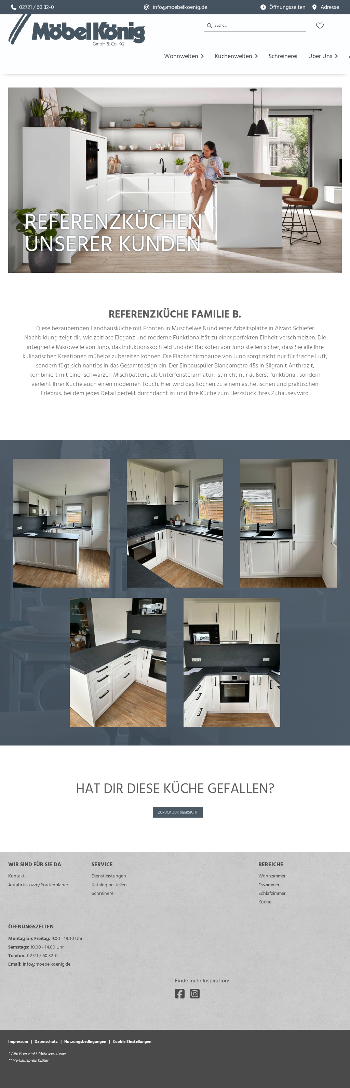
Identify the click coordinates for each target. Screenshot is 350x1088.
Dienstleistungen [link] (109, 875)
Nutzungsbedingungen (85, 1041)
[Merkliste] (319, 25)
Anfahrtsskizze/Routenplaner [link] (38, 884)
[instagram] (195, 993)
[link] (32, 7)
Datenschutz (46, 1041)
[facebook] (180, 993)
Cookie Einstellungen (132, 1041)
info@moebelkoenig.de (46, 963)
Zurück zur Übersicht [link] (178, 812)
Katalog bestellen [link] (109, 884)
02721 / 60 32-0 (42, 955)
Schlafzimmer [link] (272, 893)
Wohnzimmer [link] (272, 875)
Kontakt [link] (16, 875)
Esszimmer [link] (269, 884)
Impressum (18, 1041)
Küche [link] (264, 901)
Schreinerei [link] (103, 893)
